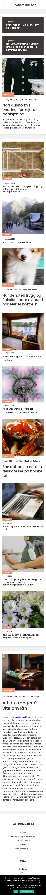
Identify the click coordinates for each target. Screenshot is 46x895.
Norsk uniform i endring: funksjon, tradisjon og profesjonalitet (18, 109)
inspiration (10, 22)
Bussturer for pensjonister (16, 242)
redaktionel (8, 690)
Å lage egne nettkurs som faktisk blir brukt (22, 528)
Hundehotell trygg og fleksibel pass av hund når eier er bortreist (22, 299)
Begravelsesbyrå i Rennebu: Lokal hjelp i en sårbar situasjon (20, 636)
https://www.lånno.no (22, 717)
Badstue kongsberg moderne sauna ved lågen (22, 358)
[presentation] (41, 441)
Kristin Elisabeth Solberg (29, 461)
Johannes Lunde (29, 99)
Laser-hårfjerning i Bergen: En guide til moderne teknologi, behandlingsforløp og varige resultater (21, 582)
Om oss (23, 873)
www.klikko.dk (25, 848)
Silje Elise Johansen (30, 697)
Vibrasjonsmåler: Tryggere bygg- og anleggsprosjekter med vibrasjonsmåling (22, 189)
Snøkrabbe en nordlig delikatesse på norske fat (22, 471)
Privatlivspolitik (27, 891)
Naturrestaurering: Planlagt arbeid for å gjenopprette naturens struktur (22, 46)
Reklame (23, 869)
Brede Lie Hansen (29, 290)
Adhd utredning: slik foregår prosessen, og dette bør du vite (19, 410)
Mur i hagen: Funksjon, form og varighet (22, 26)
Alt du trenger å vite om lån (19, 705)
